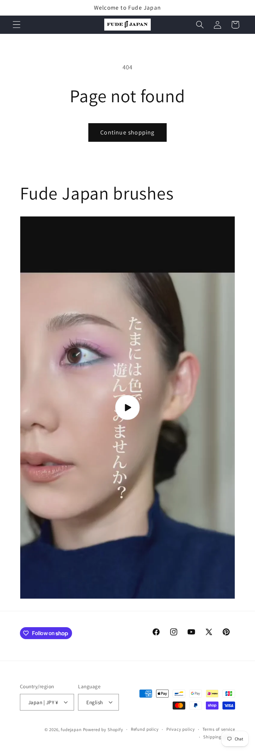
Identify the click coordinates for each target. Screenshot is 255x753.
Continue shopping (127, 132)
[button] (17, 25)
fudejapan (71, 729)
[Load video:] (127, 407)
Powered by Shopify (103, 729)
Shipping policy (219, 737)
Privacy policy (180, 729)
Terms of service (219, 729)
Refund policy (145, 729)
